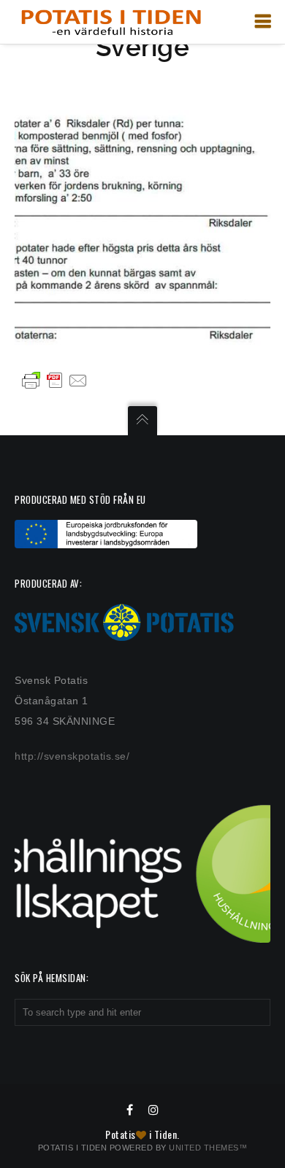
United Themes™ (208, 1147)
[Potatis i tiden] (111, 22)
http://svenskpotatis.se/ (72, 756)
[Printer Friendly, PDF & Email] (55, 380)
